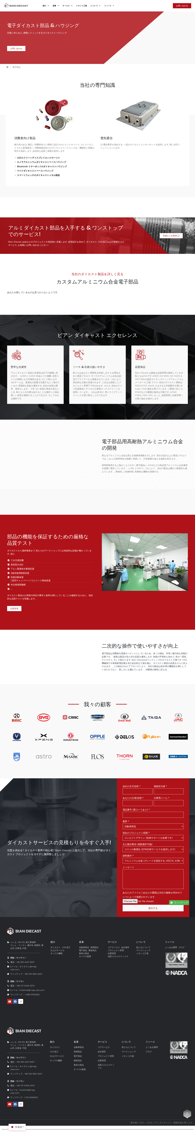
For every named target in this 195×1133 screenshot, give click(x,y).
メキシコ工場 (81, 6)
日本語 (18, 1127)
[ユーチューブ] (9, 1001)
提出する (153, 908)
